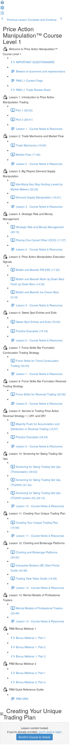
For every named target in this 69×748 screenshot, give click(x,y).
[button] (2, 3)
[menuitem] (2, 9)
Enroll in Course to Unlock (34, 737)
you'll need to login (50, 732)
